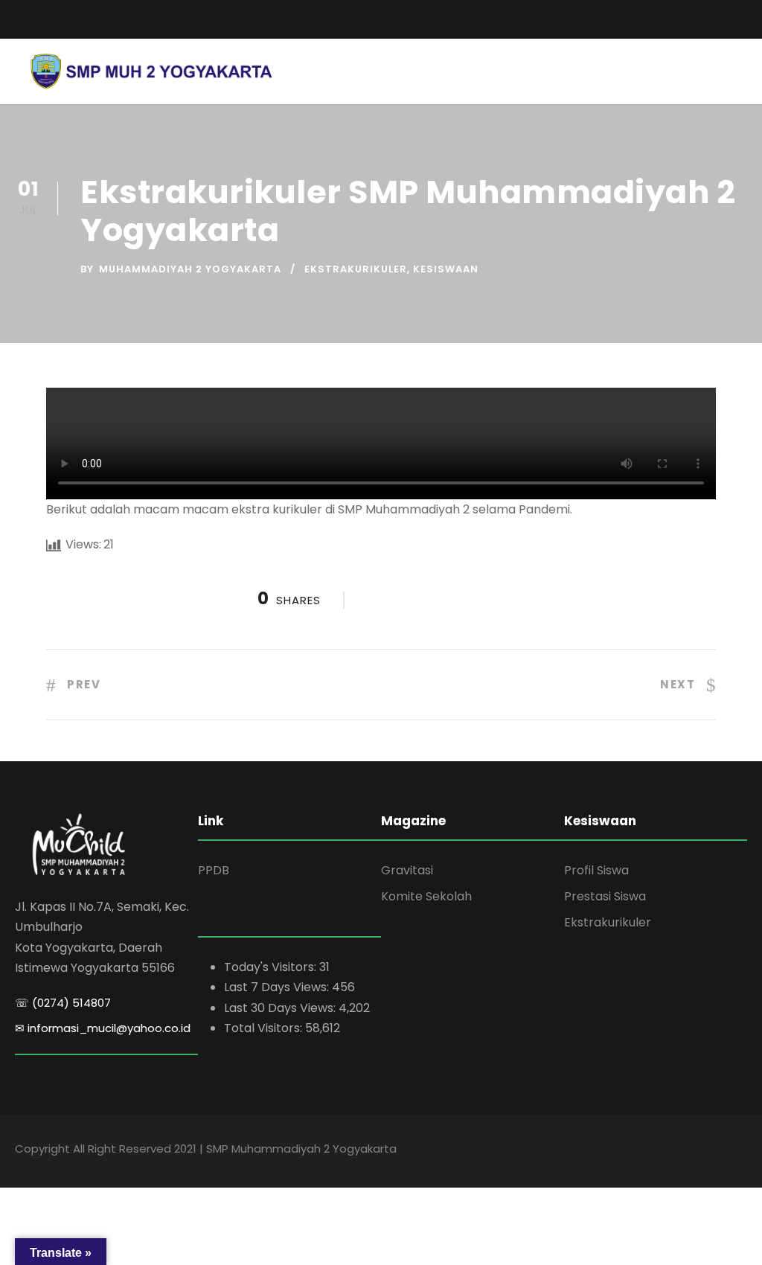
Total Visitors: (264, 1028)
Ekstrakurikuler (355, 269)
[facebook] (691, 15)
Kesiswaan (445, 269)
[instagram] (743, 15)
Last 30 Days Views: (281, 1007)
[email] (20, 19)
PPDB (213, 870)
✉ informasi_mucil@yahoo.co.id (102, 1028)
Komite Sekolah (426, 896)
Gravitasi (407, 870)
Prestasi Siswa (605, 896)
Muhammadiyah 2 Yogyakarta (190, 269)
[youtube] (717, 15)
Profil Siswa (596, 870)
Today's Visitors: (271, 967)
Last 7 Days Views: (278, 987)
